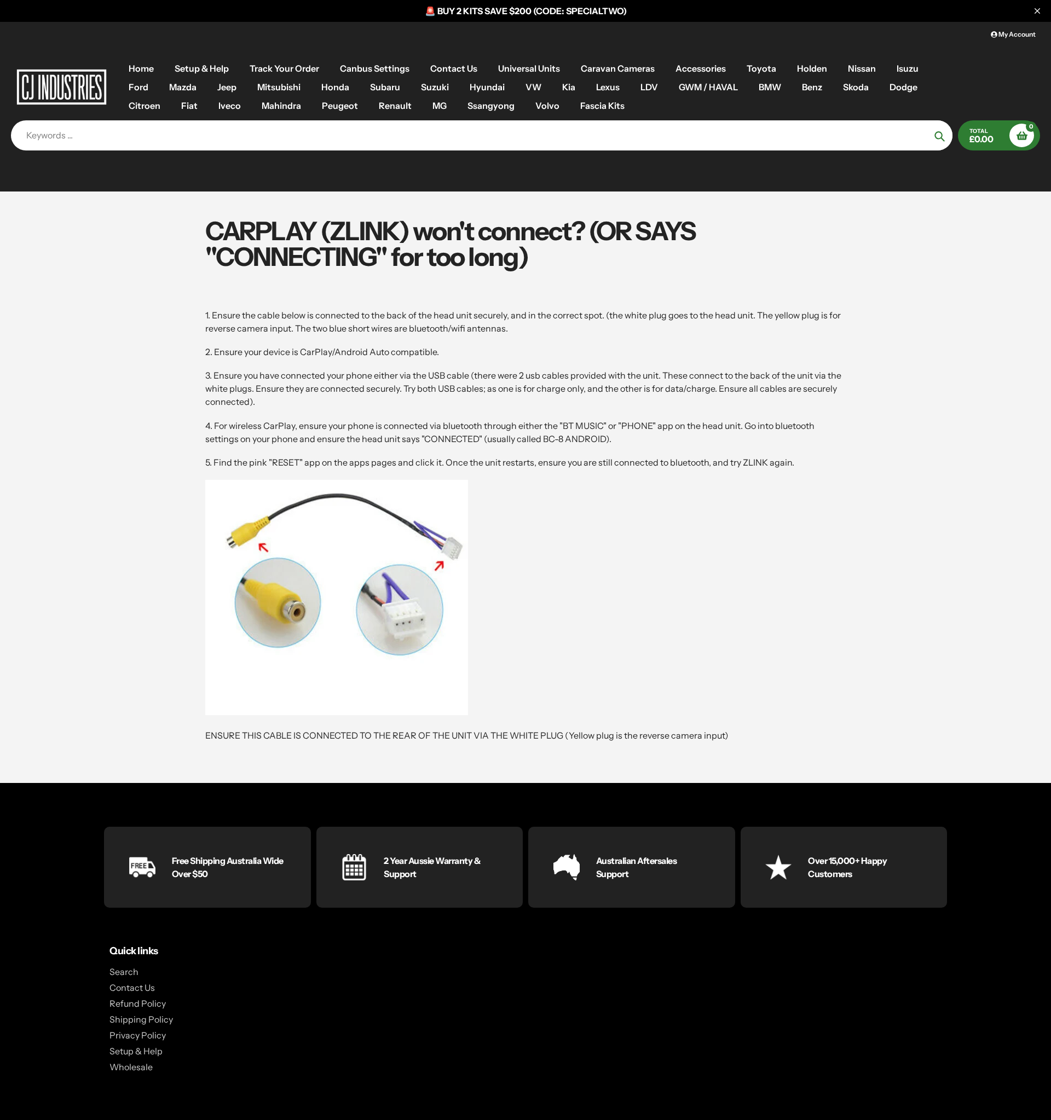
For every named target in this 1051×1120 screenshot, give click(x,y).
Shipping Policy (141, 1019)
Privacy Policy (137, 1035)
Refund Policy (137, 1003)
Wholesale (131, 1066)
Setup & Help (136, 1051)
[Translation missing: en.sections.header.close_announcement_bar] (1037, 10)
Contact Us (132, 987)
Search (123, 971)
